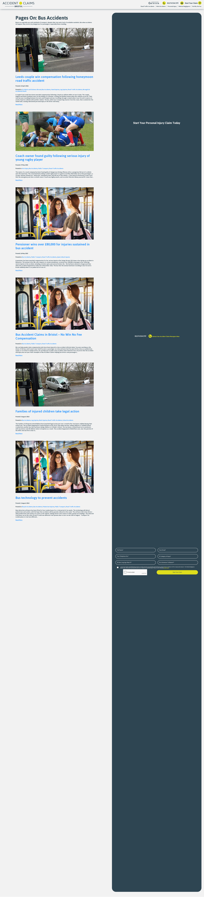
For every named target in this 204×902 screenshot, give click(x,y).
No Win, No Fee (196, 6)
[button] (199, 3)
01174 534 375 (172, 3)
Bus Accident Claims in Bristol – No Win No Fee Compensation (49, 336)
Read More (19, 104)
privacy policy (166, 567)
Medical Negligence (184, 6)
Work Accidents (161, 6)
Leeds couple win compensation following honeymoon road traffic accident (54, 79)
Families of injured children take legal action (47, 411)
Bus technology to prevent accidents (41, 498)
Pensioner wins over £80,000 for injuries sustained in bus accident (53, 246)
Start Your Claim (191, 3)
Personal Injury (172, 6)
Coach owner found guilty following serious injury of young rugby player (53, 158)
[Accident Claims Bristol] (18, 4)
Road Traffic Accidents (147, 6)
